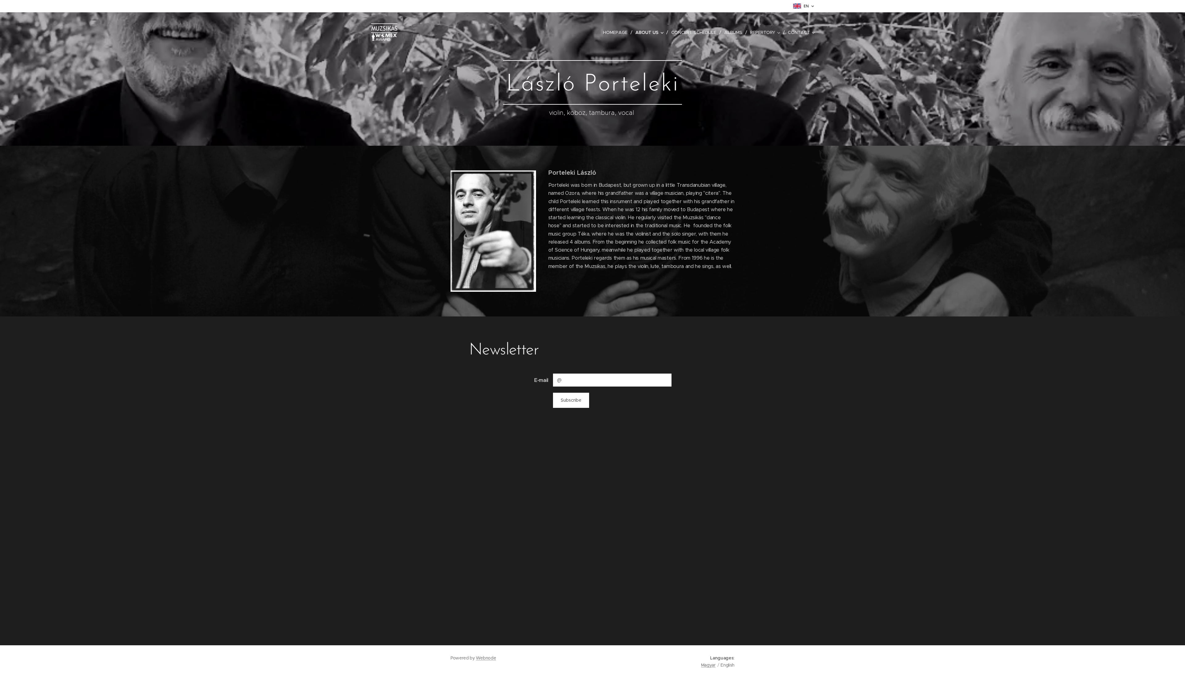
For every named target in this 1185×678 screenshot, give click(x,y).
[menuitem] (616, 32)
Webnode (486, 658)
